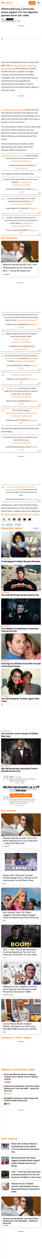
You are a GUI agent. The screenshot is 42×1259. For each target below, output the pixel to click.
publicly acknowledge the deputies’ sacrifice (21, 514)
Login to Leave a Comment (21, 795)
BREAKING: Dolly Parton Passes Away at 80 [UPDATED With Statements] (21, 1099)
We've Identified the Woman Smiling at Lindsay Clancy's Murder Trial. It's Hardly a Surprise (21, 1077)
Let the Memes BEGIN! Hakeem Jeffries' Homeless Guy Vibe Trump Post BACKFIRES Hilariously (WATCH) (20, 1026)
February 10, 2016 (21, 168)
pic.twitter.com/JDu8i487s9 (21, 226)
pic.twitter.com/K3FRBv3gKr (21, 397)
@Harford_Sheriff (19, 156)
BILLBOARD (9, 525)
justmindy (6, 274)
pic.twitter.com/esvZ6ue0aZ (21, 375)
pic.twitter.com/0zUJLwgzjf (21, 443)
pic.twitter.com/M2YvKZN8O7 (21, 342)
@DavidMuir (17, 490)
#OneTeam (9, 413)
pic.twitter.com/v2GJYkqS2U (25, 361)
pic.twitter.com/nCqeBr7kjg (27, 320)
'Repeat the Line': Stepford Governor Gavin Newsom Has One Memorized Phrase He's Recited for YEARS (20, 989)
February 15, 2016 (21, 349)
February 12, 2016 (31, 499)
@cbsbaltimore (27, 223)
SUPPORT (18, 525)
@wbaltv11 (8, 156)
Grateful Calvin (8, 995)
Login (32, 3)
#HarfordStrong (25, 182)
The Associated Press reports (13, 110)
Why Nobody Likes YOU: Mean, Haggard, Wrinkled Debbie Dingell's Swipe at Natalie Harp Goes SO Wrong (20, 915)
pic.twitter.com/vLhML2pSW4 (21, 416)
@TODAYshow (30, 487)
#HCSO (31, 201)
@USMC (31, 358)
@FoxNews (9, 490)
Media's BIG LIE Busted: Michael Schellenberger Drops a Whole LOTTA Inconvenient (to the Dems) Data (20, 878)
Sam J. (5, 883)
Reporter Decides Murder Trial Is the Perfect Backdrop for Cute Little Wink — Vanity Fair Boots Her (20, 268)
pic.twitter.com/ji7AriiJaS (21, 185)
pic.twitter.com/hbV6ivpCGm (21, 161)
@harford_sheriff (31, 413)
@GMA (22, 487)
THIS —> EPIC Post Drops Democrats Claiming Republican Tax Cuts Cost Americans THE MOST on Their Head (20, 952)
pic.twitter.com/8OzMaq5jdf (21, 204)
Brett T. (3, 19)
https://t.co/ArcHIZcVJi (21, 339)
